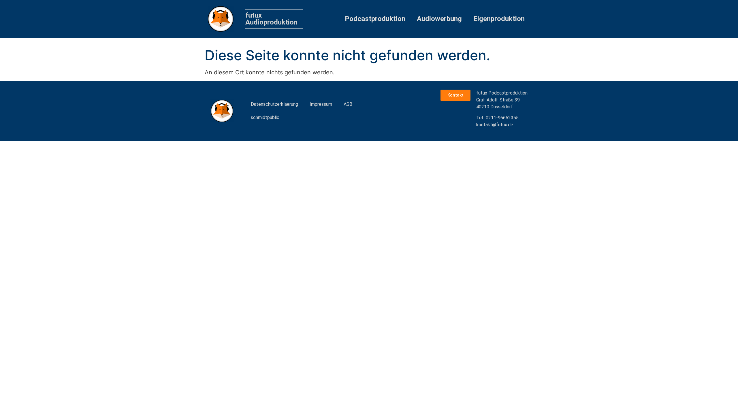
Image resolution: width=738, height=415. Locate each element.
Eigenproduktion (499, 19)
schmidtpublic (265, 117)
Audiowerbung (439, 19)
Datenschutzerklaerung (274, 104)
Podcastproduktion (375, 19)
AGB (348, 104)
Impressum (321, 104)
